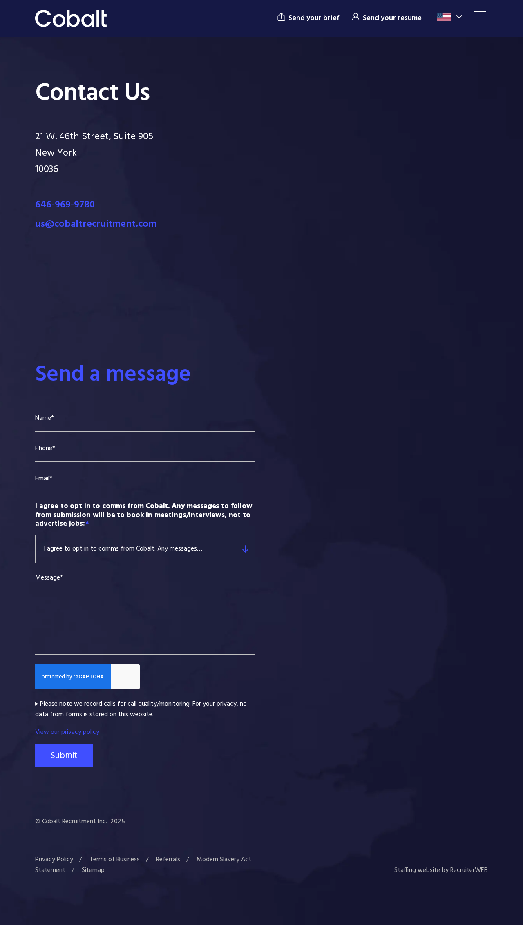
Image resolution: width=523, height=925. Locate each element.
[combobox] (219, 548)
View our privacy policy (67, 732)
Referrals (168, 859)
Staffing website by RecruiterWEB (441, 870)
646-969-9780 (65, 205)
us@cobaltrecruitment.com (95, 224)
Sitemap (93, 870)
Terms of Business (114, 859)
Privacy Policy (54, 859)
